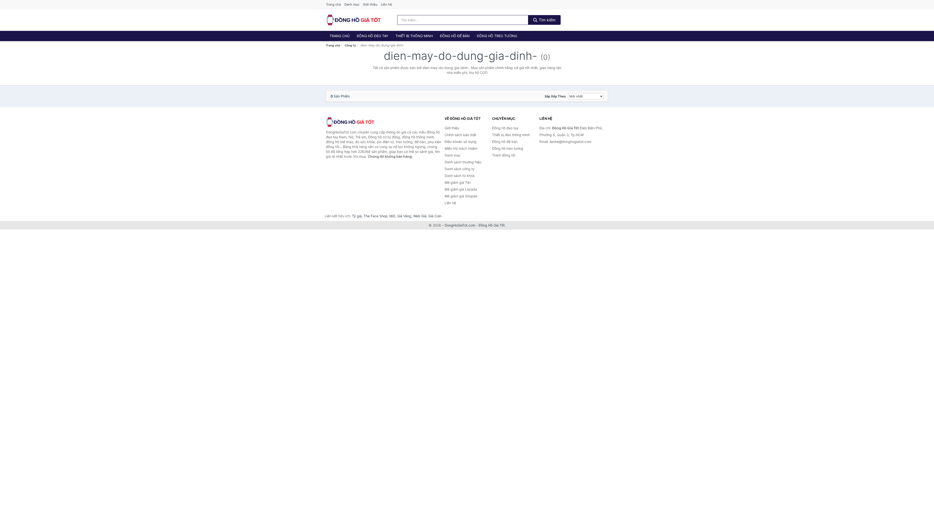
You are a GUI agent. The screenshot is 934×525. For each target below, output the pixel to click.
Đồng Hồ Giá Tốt (492, 225)
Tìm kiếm (547, 20)
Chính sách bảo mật (460, 135)
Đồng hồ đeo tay (372, 36)
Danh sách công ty (460, 169)
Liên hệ (386, 4)
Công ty (350, 45)
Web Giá (419, 216)
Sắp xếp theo (555, 96)
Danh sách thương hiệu (463, 162)
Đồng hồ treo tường (497, 36)
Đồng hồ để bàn (455, 36)
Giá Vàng (404, 216)
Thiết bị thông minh (414, 36)
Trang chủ (333, 4)
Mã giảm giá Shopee (461, 196)
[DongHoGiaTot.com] (353, 20)
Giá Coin (434, 216)
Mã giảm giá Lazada (461, 189)
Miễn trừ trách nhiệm (461, 148)
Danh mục (351, 4)
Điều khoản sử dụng (460, 142)
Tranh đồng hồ (503, 155)
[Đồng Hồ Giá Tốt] (350, 122)
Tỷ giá (357, 216)
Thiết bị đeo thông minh (511, 135)
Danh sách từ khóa (460, 176)
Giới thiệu (370, 4)
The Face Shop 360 (379, 216)
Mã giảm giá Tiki (458, 182)
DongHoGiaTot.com (460, 225)
